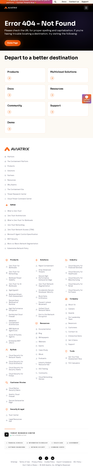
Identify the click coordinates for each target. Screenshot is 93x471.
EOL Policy (77, 462)
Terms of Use (25, 462)
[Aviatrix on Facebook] (40, 458)
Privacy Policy (37, 462)
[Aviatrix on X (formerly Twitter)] (46, 458)
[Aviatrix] (11, 8)
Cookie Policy (49, 462)
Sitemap (14, 462)
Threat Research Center (22, 433)
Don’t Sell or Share (30, 465)
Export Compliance (64, 462)
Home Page (12, 43)
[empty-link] (25, 75)
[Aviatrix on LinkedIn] (52, 458)
